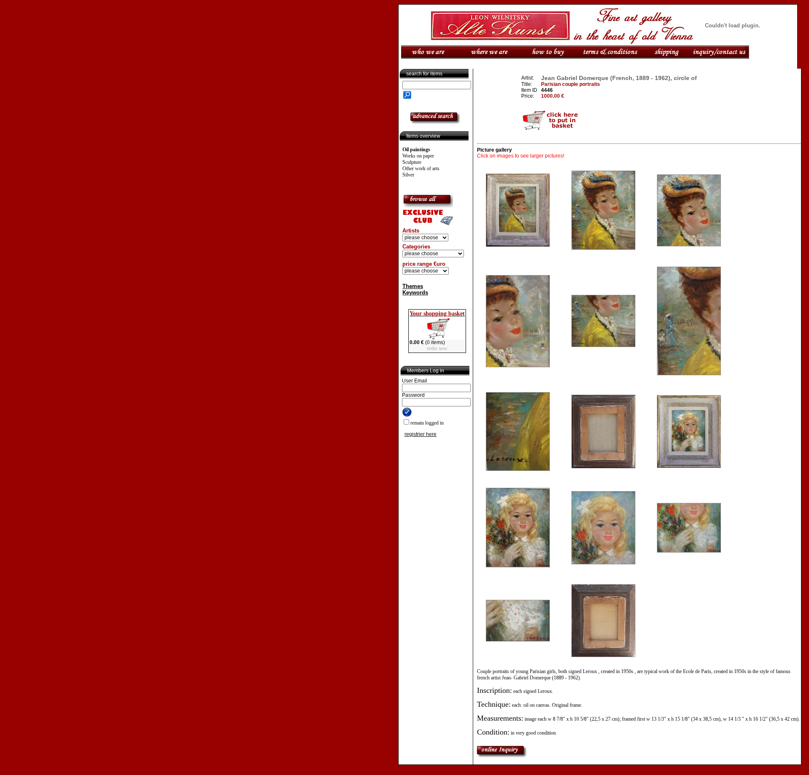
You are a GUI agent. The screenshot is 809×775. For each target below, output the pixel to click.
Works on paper (418, 156)
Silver (408, 175)
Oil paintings (416, 149)
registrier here (420, 434)
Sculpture (411, 162)
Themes (412, 286)
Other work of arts (420, 168)
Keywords (415, 292)
